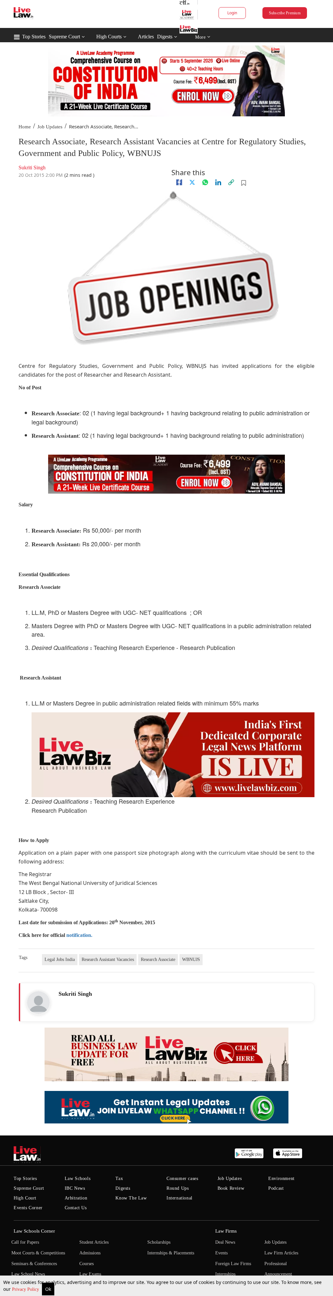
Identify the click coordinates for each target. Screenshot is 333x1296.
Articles (146, 36)
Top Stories (34, 36)
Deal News (225, 1242)
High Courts (109, 36)
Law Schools (78, 1178)
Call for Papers (25, 1242)
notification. (79, 935)
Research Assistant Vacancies (108, 959)
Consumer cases (182, 1178)
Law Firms (226, 1231)
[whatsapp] (205, 182)
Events (221, 1253)
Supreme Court (64, 36)
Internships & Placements (170, 1253)
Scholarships (158, 1242)
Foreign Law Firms (233, 1263)
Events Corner (28, 1207)
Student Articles (94, 1242)
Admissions (89, 1253)
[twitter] (192, 182)
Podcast (276, 1188)
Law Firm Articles (281, 1253)
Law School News (28, 1274)
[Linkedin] (218, 182)
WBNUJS (191, 959)
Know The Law (131, 1198)
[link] (231, 182)
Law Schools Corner (34, 1231)
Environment (281, 1178)
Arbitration (76, 1198)
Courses (86, 1263)
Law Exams (90, 1274)
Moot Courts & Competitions (38, 1253)
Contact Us (76, 1207)
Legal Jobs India (60, 959)
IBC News (75, 1188)
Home (25, 126)
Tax (119, 1178)
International (179, 1198)
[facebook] (179, 182)
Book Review (231, 1188)
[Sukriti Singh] (38, 1002)
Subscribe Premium (284, 13)
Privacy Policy (26, 1289)
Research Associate (158, 959)
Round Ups (177, 1188)
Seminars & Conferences (34, 1263)
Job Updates (49, 126)
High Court (25, 1198)
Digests (164, 36)
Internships (225, 1274)
